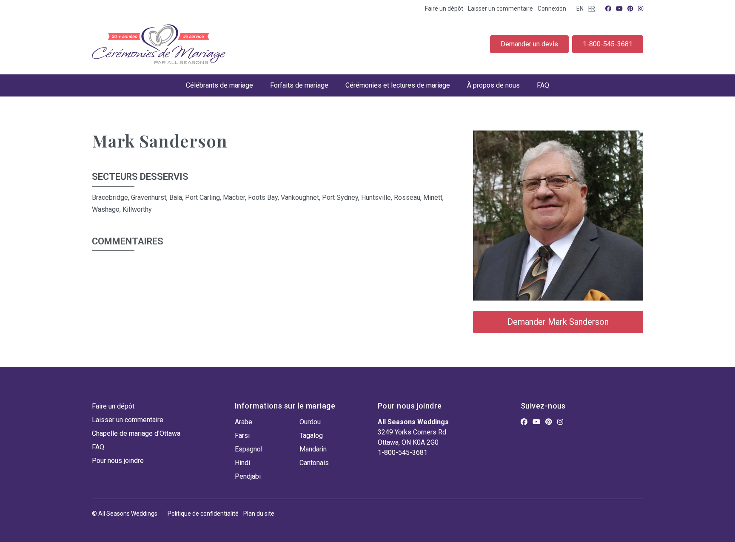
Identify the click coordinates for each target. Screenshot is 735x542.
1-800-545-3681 (607, 44)
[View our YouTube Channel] (619, 8)
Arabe (243, 422)
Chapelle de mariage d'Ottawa (136, 433)
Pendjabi (248, 476)
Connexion (552, 8)
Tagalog (311, 435)
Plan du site (258, 513)
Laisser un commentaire (500, 8)
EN (580, 8)
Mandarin (313, 449)
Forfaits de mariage (299, 85)
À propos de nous (493, 85)
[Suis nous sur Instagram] (640, 8)
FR (591, 8)
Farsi (242, 435)
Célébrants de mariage (219, 85)
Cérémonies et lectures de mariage (397, 85)
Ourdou (310, 422)
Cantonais (314, 463)
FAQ (543, 85)
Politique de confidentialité (203, 513)
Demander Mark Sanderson (558, 322)
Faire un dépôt (444, 8)
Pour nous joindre (118, 461)
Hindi (242, 463)
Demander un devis (529, 44)
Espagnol (248, 449)
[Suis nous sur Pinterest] (630, 8)
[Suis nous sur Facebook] (608, 8)
